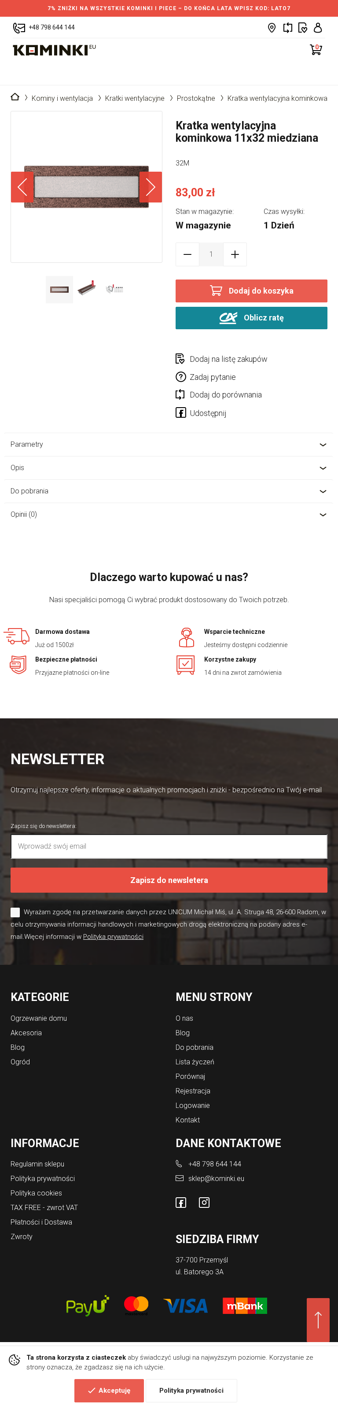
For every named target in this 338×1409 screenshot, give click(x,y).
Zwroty (22, 1236)
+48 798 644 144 (214, 1164)
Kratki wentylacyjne (135, 98)
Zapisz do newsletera (169, 880)
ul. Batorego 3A (200, 1272)
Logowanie (193, 1105)
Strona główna (15, 97)
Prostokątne (196, 98)
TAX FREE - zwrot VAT (44, 1207)
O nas (184, 1018)
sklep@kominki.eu (216, 1178)
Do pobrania (29, 491)
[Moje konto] (318, 27)
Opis (17, 468)
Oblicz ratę (263, 317)
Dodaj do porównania (226, 394)
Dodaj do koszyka (261, 290)
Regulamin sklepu (37, 1164)
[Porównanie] (287, 27)
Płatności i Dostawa (41, 1222)
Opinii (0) (24, 514)
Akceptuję (114, 1390)
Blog (18, 1047)
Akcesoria (26, 1033)
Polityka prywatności (191, 1390)
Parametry (27, 444)
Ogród (20, 1062)
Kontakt (188, 1120)
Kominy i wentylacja (62, 98)
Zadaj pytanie (213, 377)
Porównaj (190, 1076)
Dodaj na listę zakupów (229, 359)
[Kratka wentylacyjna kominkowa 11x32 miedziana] (86, 187)
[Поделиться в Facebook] (183, 414)
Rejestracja (193, 1091)
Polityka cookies (36, 1193)
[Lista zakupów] (303, 27)
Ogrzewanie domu (39, 1018)
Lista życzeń (195, 1062)
